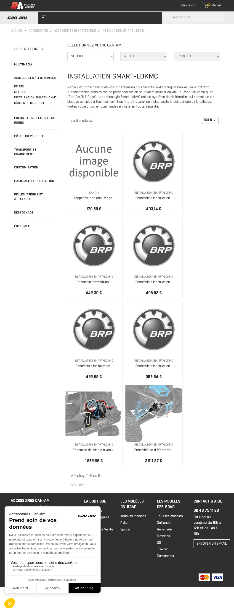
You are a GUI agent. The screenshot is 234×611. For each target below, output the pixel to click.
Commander (165, 556)
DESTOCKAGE (23, 212)
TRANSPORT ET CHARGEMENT (25, 152)
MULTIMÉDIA (23, 64)
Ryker (124, 522)
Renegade (164, 529)
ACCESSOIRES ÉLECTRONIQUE (35, 78)
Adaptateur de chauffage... (93, 198)
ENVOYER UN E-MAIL (212, 543)
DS (159, 542)
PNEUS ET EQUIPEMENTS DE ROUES (34, 120)
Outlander (164, 522)
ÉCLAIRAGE (22, 226)
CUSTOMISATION (26, 167)
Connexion (188, 5)
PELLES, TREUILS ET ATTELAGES (28, 197)
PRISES (19, 86)
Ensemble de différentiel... (153, 450)
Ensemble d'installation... (154, 198)
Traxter (162, 549)
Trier (210, 120)
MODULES (20, 92)
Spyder (125, 529)
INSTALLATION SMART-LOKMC (35, 97)
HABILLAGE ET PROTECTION (34, 181)
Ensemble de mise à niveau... (94, 450)
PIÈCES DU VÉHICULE (29, 136)
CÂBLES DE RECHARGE (29, 103)
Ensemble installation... (94, 282)
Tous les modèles (133, 516)
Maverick (163, 536)
